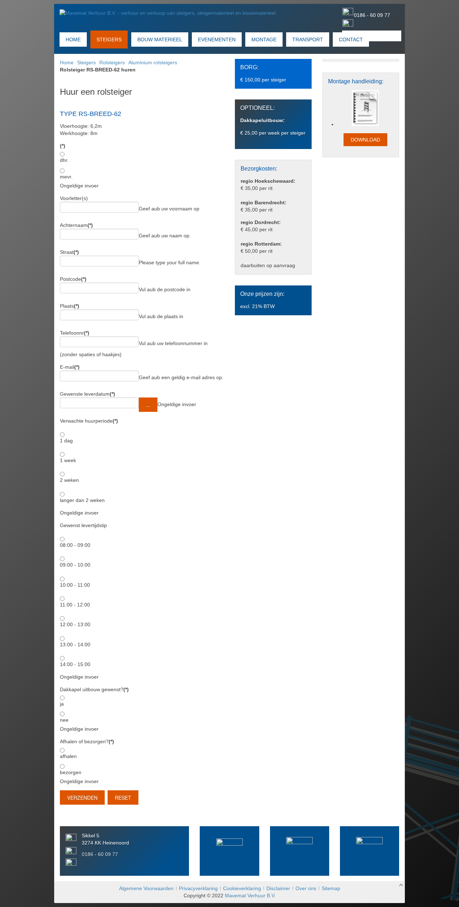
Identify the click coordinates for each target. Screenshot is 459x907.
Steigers (86, 62)
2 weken (69, 480)
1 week (68, 460)
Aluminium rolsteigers (152, 62)
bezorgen (70, 772)
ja (62, 704)
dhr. (64, 160)
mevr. (66, 177)
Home (67, 62)
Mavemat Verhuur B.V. (250, 895)
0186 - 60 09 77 (372, 15)
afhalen (68, 756)
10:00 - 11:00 (75, 585)
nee (64, 720)
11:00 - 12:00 (75, 605)
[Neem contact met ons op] (229, 851)
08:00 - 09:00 (75, 545)
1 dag (66, 440)
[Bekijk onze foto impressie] (369, 850)
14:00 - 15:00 (75, 664)
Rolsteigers (112, 62)
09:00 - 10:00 (75, 565)
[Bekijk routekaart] (299, 850)
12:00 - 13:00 (75, 624)
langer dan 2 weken (82, 500)
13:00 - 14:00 (75, 644)
